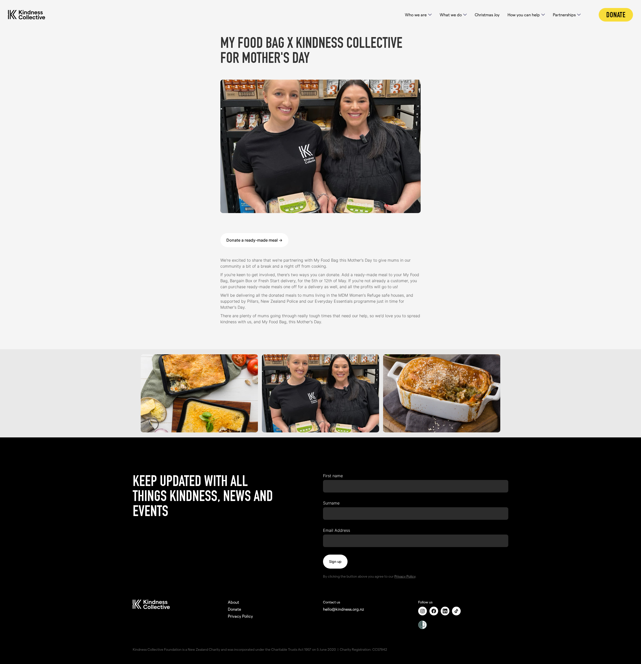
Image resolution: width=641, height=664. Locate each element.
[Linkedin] (446, 611)
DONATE (615, 15)
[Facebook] (435, 611)
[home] (31, 15)
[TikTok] (457, 611)
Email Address (336, 530)
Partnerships (564, 14)
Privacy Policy (404, 576)
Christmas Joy (487, 14)
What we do (451, 14)
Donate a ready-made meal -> (254, 240)
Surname (331, 503)
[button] (418, 14)
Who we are (416, 14)
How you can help (524, 14)
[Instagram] (423, 611)
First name (333, 475)
